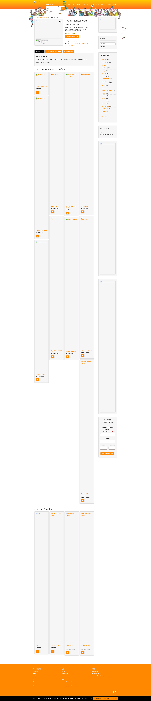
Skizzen (104, 73)
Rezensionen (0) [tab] (68, 51)
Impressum (94, 671)
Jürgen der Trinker (107, 90)
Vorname (103, 445)
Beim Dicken (105, 62)
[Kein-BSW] (108, 23)
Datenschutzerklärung (97, 676)
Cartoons (71, 4)
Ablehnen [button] (106, 698)
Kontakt (108, 4)
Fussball (104, 85)
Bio (102, 4)
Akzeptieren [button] (97, 698)
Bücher (103, 114)
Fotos (92, 4)
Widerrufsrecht (66, 684)
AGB (63, 680)
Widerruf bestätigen (107, 453)
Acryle (85, 4)
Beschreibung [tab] (39, 51)
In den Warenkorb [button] (37, 92)
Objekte (103, 116)
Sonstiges (86, 43)
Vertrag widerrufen (67, 686)
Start (36, 17)
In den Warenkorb (73, 36)
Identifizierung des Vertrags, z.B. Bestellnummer (107, 429)
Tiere (103, 103)
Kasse (63, 678)
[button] (60, 22)
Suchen (103, 46)
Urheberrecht (95, 673)
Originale (45, 17)
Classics (104, 76)
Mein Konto (65, 673)
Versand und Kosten (67, 682)
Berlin (103, 65)
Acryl (104, 71)
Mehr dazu (114, 698)
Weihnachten (69, 45)
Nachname (112, 445)
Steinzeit (104, 101)
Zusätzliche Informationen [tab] (53, 51)
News (98, 4)
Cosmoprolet (105, 78)
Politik (103, 98)
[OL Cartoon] (38, 2)
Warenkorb (65, 676)
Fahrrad (104, 88)
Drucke (104, 111)
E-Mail (108, 438)
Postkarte (104, 96)
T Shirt (103, 119)
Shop (114, 4)
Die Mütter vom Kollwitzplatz (106, 82)
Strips (79, 4)
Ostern (103, 93)
